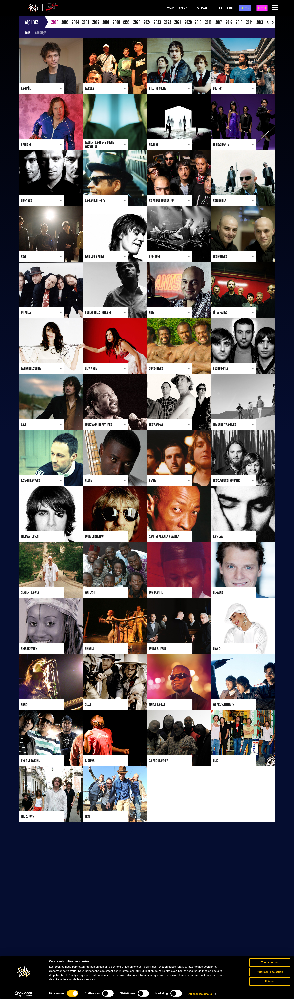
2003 (85, 22)
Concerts (40, 33)
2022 (167, 22)
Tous (27, 33)
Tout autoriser (269, 962)
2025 (136, 22)
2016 (229, 22)
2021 (177, 22)
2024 (147, 22)
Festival (201, 8)
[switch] (108, 993)
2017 (218, 22)
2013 (259, 22)
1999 (126, 22)
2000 (116, 22)
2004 (75, 22)
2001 (105, 22)
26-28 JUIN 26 (177, 8)
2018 (208, 22)
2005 (65, 22)
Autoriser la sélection (270, 971)
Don (262, 8)
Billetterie (224, 8)
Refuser (269, 981)
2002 (95, 22)
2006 (54, 22)
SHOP (244, 8)
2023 (157, 22)
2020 (188, 22)
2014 (249, 22)
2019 (198, 22)
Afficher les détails (200, 993)
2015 (239, 22)
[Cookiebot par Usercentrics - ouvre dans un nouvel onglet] (23, 994)
